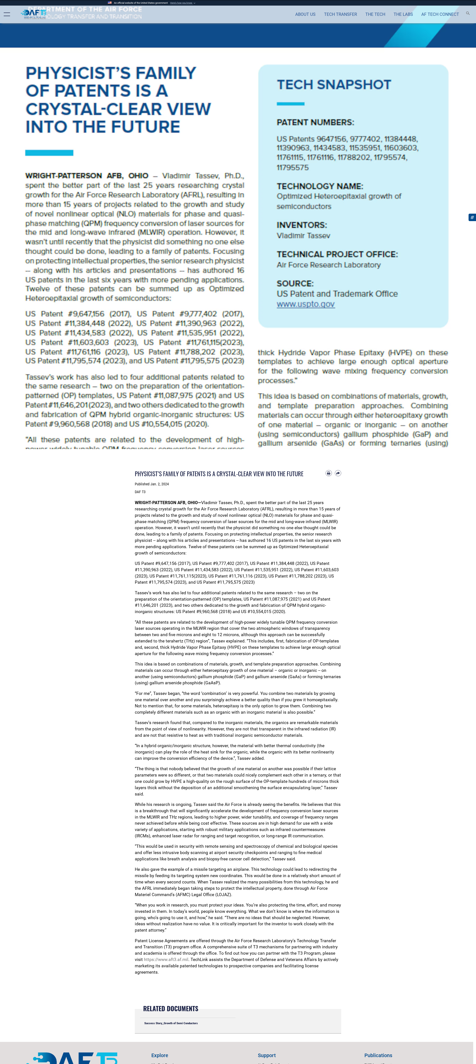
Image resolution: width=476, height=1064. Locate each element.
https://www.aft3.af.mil (166, 959)
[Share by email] (338, 473)
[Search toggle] (468, 14)
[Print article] (329, 473)
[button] (183, 3)
